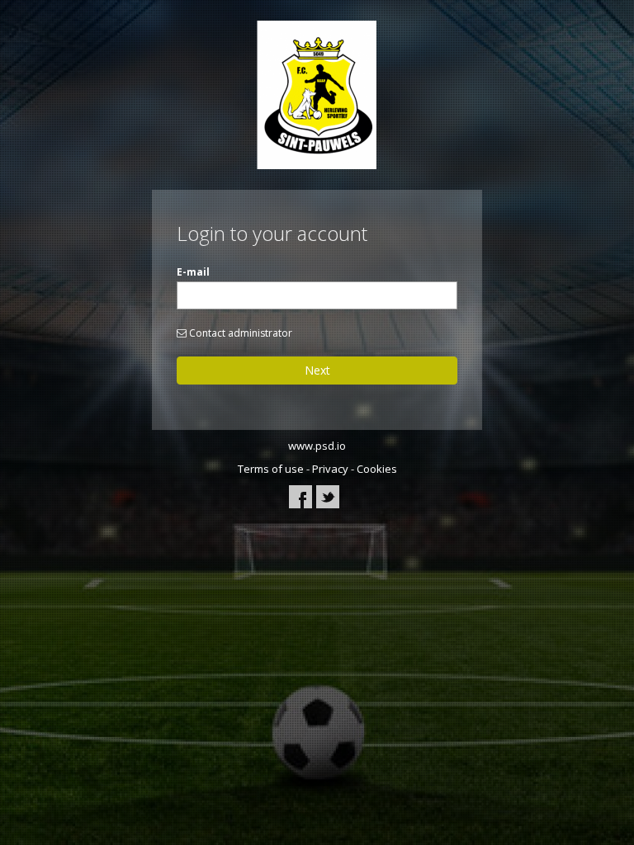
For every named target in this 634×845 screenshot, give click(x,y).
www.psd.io (317, 445)
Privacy (330, 468)
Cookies (377, 468)
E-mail (193, 272)
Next (317, 370)
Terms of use (271, 468)
